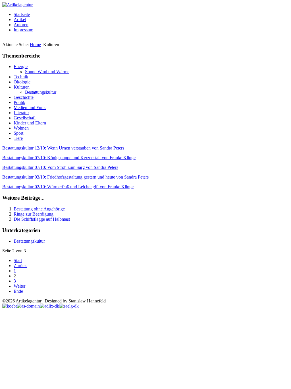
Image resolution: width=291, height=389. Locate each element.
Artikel (20, 19)
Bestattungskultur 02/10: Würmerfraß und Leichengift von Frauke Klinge (68, 186)
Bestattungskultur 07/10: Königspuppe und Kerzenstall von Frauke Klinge (69, 157)
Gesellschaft (25, 117)
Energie (21, 66)
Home (35, 44)
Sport (18, 133)
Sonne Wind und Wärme (47, 71)
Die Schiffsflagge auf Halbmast (42, 219)
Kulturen (22, 87)
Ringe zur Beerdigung (33, 214)
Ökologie (22, 81)
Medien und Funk (30, 107)
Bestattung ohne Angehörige (39, 208)
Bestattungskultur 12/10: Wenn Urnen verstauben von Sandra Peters (63, 148)
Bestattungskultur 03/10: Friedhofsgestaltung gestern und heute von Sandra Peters (75, 177)
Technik (21, 76)
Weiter (19, 286)
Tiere (18, 138)
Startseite (22, 14)
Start (18, 260)
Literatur (21, 112)
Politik (19, 102)
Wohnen (21, 128)
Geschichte (24, 97)
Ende (18, 291)
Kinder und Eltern (30, 122)
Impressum (23, 29)
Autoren (21, 24)
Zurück (20, 265)
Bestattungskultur (40, 92)
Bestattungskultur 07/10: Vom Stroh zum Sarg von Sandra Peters (60, 167)
